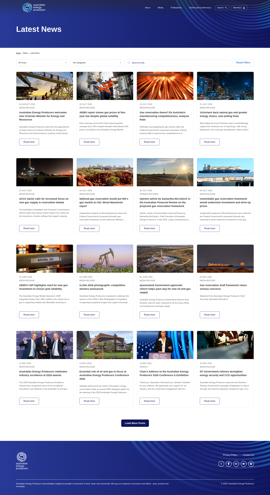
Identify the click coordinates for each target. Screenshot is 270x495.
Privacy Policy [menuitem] (230, 455)
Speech (144, 367)
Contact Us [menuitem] (248, 455)
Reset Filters (243, 62)
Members (237, 7)
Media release (27, 108)
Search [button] (220, 7)
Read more (29, 142)
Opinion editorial (149, 194)
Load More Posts (135, 423)
